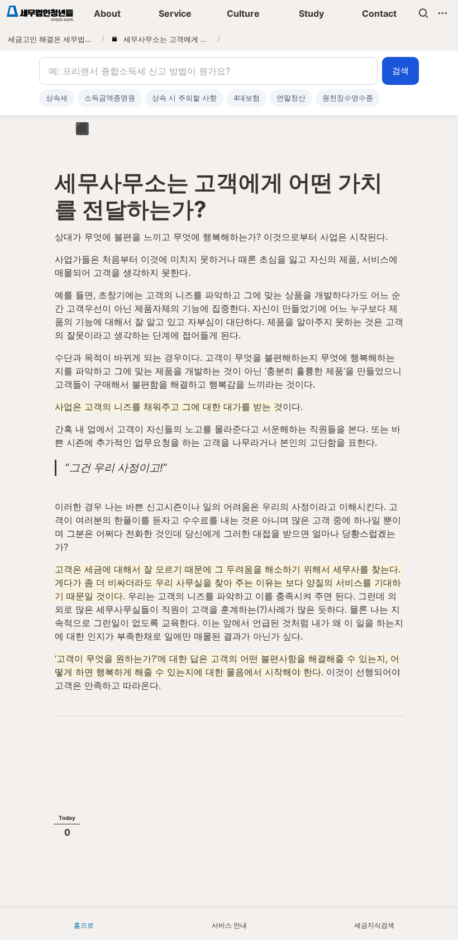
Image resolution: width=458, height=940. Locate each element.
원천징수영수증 (347, 97)
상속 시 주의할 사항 (184, 97)
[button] (423, 13)
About (107, 13)
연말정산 (291, 97)
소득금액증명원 (109, 97)
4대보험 (246, 97)
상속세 (57, 97)
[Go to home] (40, 13)
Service (175, 13)
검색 (400, 70)
